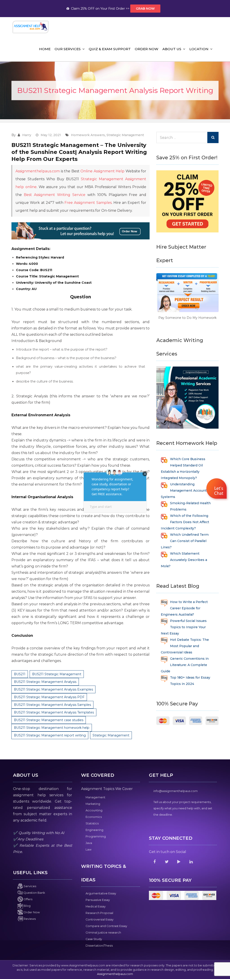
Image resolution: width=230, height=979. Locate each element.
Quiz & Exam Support (110, 49)
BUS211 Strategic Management (56, 674)
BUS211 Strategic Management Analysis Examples (53, 689)
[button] (217, 489)
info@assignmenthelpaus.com (175, 791)
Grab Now (145, 9)
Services (29, 886)
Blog (27, 905)
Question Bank (34, 892)
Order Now (146, 49)
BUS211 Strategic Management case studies (48, 720)
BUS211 (19, 674)
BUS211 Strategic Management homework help (51, 728)
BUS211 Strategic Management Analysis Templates (54, 712)
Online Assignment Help (102, 171)
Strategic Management (125, 135)
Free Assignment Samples (87, 202)
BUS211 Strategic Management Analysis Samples (52, 705)
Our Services (68, 49)
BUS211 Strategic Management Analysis (45, 682)
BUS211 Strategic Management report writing (50, 735)
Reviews (29, 918)
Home (45, 49)
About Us (171, 49)
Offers (27, 899)
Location (198, 49)
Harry (26, 135)
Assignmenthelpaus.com (37, 171)
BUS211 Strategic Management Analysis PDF (49, 697)
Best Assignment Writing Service (54, 195)
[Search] (213, 137)
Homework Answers (88, 135)
